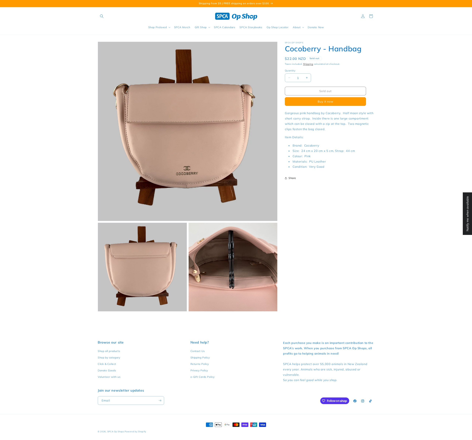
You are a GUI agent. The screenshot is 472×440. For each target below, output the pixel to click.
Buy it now (325, 101)
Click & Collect (107, 364)
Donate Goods (107, 370)
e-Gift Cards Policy (202, 377)
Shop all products (109, 351)
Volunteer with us (109, 377)
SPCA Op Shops (115, 431)
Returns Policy (199, 364)
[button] (102, 16)
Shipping (308, 64)
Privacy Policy (199, 370)
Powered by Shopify (135, 431)
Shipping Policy (200, 357)
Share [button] (292, 177)
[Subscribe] (160, 400)
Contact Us (197, 351)
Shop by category (109, 357)
